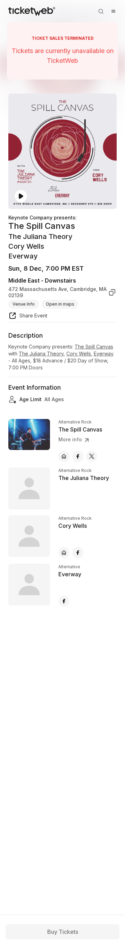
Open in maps (60, 304)
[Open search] (100, 11)
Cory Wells (78, 354)
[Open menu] (113, 11)
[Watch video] (21, 196)
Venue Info (23, 304)
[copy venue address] (112, 292)
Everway (104, 354)
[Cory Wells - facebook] (77, 552)
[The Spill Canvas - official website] (63, 456)
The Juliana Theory (41, 354)
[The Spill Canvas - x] (91, 456)
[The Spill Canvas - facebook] (77, 456)
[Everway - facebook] (63, 601)
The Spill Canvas (94, 347)
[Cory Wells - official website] (63, 552)
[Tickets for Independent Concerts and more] (31, 11)
